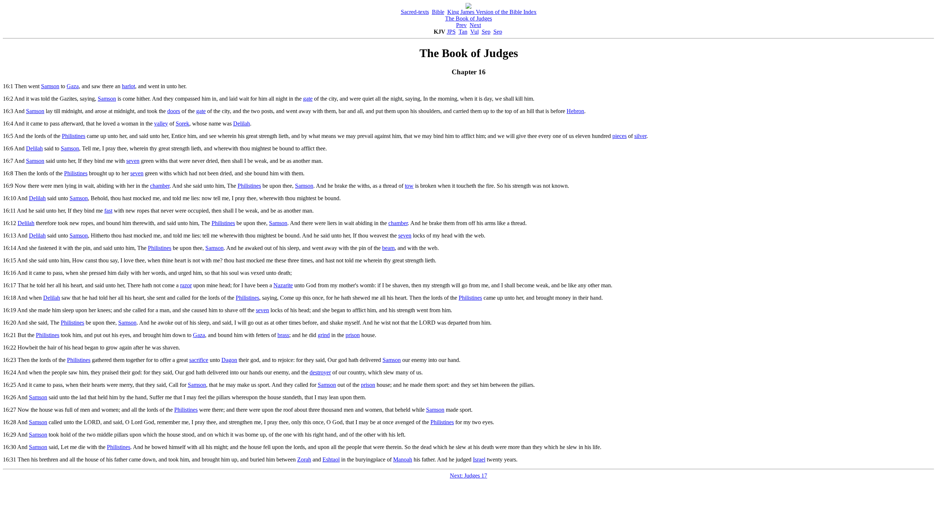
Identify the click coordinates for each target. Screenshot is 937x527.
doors (173, 111)
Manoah (402, 459)
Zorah (304, 459)
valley (161, 123)
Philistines (73, 136)
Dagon (229, 360)
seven (132, 161)
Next (475, 25)
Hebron (575, 111)
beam (388, 248)
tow (409, 186)
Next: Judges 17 (468, 475)
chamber (159, 186)
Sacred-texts (415, 12)
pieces (619, 136)
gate (308, 99)
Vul (474, 32)
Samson (50, 86)
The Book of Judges (468, 18)
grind (324, 335)
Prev (461, 25)
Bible (438, 12)
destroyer (320, 372)
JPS (451, 32)
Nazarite (283, 285)
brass (283, 335)
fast (108, 211)
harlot (128, 86)
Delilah (241, 123)
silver (640, 136)
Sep (486, 32)
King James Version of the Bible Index (492, 12)
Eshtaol (331, 459)
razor (186, 285)
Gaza (73, 86)
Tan (463, 32)
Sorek (182, 123)
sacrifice (198, 360)
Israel (479, 459)
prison (353, 335)
